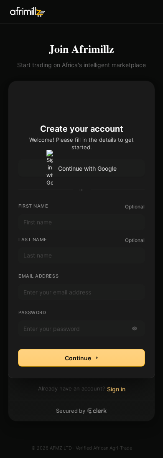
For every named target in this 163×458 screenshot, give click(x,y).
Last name (32, 239)
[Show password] (134, 328)
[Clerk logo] (97, 411)
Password (32, 312)
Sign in (116, 389)
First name (33, 206)
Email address (38, 276)
